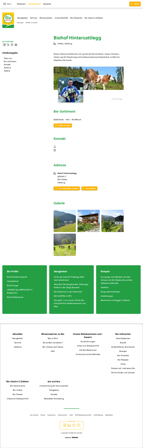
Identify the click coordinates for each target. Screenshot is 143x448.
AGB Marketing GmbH (83, 415)
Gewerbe (47, 4)
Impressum (51, 415)
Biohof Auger (12, 285)
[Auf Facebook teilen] (4, 45)
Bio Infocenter (76, 18)
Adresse (7, 67)
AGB (71, 415)
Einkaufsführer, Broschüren (123, 347)
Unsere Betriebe (88, 354)
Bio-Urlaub (17, 390)
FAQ (53, 351)
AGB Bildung (98, 415)
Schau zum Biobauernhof (88, 345)
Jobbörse (17, 347)
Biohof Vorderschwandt (17, 277)
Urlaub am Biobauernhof (17, 398)
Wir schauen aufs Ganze (52, 347)
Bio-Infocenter (123, 334)
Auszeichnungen (88, 341)
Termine (33, 18)
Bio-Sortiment (10, 61)
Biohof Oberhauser (15, 297)
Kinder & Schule (31, 22)
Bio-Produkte (123, 355)
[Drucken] (16, 45)
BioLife (123, 342)
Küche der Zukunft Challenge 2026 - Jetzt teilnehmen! (69, 278)
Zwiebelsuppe (107, 296)
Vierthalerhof (12, 281)
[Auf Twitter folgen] (69, 425)
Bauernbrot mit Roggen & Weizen (115, 300)
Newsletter (109, 415)
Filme (123, 364)
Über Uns (8, 58)
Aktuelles (18, 334)
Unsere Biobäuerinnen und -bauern (88, 336)
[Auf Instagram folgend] (78, 425)
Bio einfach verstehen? (53, 342)
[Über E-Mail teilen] (12, 45)
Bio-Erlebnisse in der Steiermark (68, 291)
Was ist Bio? (53, 338)
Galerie (7, 70)
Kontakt (7, 64)
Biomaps (20, 22)
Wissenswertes (45, 18)
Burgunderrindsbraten (110, 291)
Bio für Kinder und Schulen (123, 372)
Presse (43, 415)
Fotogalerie (54, 390)
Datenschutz (62, 415)
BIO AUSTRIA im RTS (63, 296)
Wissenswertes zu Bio (52, 334)
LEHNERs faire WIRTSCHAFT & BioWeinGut (19, 291)
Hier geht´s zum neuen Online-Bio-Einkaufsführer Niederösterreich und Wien (70, 303)
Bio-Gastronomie (17, 386)
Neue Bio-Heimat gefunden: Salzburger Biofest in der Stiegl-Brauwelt (71, 286)
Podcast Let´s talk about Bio (123, 368)
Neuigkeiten (22, 18)
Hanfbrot (104, 287)
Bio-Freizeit (18, 394)
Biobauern (21, 4)
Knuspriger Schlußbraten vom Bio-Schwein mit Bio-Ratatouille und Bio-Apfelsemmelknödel (117, 280)
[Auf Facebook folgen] (64, 425)
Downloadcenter (123, 338)
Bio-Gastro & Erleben (94, 18)
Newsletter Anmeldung (54, 398)
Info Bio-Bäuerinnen (88, 350)
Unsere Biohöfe (61, 18)
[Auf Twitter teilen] (8, 45)
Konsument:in (34, 4)
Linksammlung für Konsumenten (54, 386)
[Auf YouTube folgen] (74, 425)
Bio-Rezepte (123, 359)
